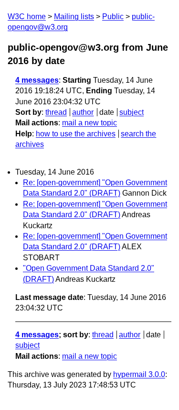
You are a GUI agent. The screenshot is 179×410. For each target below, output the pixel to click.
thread (56, 112)
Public (113, 16)
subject (131, 112)
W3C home (27, 16)
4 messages (37, 80)
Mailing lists (74, 16)
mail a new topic (89, 123)
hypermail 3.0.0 (139, 374)
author (83, 112)
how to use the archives (76, 134)
